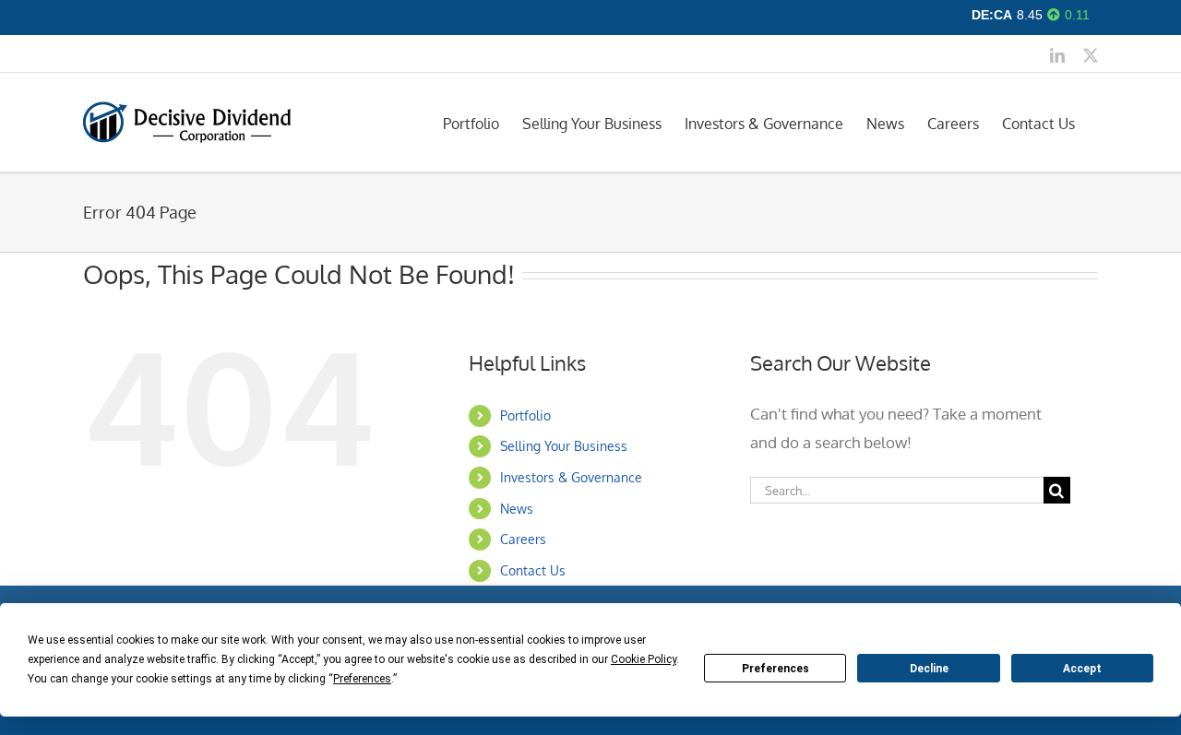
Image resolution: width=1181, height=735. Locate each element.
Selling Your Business (563, 446)
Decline (929, 668)
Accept (1082, 668)
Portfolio (525, 415)
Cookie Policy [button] (643, 659)
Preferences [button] (362, 678)
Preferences (775, 668)
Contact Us (533, 570)
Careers (523, 539)
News (516, 508)
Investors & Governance (571, 477)
